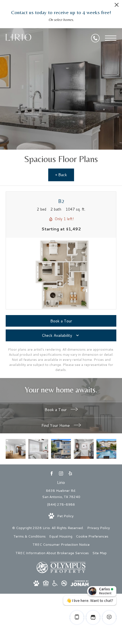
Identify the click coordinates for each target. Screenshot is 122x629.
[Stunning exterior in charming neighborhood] (61, 449)
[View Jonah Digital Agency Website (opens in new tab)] (80, 584)
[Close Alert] (116, 6)
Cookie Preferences (92, 536)
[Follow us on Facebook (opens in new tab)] (51, 473)
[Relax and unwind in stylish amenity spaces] (106, 449)
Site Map (99, 553)
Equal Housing (60, 536)
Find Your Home (56, 425)
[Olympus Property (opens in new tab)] (61, 571)
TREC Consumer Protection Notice (61, 544)
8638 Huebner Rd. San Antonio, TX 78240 (61, 493)
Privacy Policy (98, 527)
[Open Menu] (110, 38)
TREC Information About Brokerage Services (52, 553)
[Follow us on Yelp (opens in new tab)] (70, 473)
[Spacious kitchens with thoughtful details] (84, 449)
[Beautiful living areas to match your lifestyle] (16, 449)
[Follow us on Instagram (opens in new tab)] (61, 473)
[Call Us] (95, 38)
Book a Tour (56, 409)
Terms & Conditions (30, 536)
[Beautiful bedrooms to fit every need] (38, 449)
